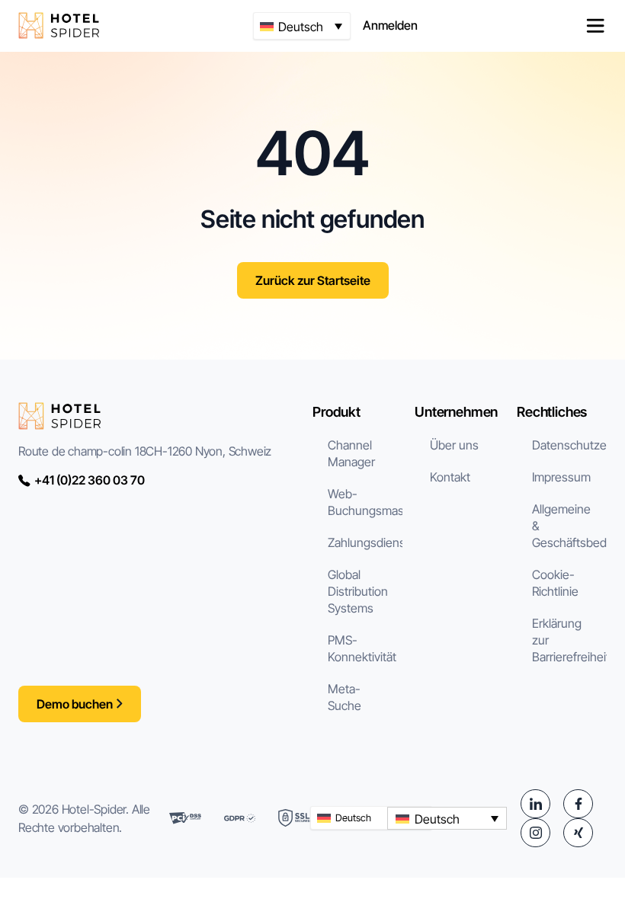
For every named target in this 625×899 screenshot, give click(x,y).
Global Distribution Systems (358, 591)
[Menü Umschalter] (595, 25)
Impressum (561, 477)
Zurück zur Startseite (312, 280)
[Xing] (577, 832)
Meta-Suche (344, 697)
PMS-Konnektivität (362, 648)
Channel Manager (351, 453)
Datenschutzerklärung (569, 445)
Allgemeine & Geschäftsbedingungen (569, 525)
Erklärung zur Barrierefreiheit (569, 640)
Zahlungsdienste (365, 542)
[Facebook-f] (577, 803)
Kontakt (450, 477)
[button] (302, 26)
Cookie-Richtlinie (555, 583)
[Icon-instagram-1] (535, 832)
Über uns (454, 445)
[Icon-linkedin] (535, 803)
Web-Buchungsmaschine (365, 502)
